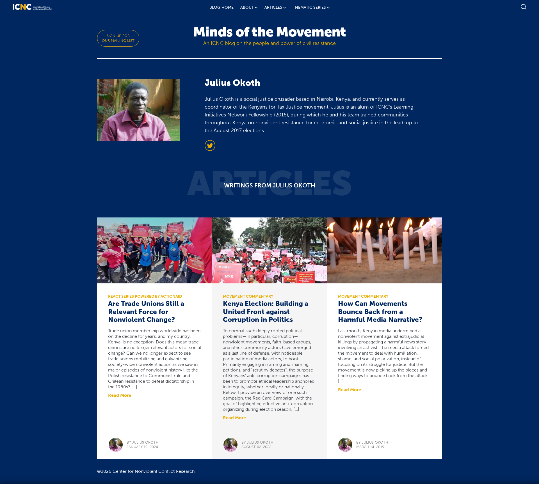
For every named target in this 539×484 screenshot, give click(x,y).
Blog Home (221, 7)
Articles (273, 7)
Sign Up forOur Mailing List (118, 38)
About (247, 7)
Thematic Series (309, 7)
